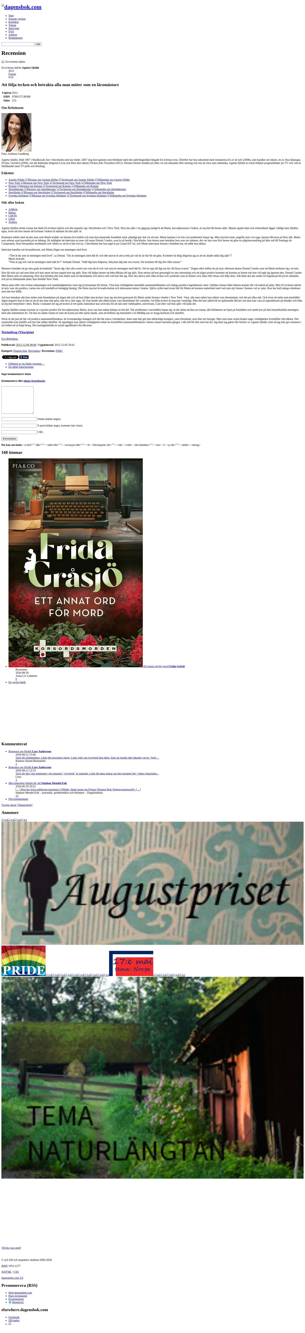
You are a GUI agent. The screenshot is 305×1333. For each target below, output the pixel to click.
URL (40, 432)
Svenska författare (18, 195)
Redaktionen (15, 37)
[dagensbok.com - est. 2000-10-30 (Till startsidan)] (21, 7)
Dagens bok (20, 350)
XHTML (6, 1271)
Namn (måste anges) (49, 418)
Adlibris (12, 209)
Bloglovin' (18, 1302)
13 (17, 795)
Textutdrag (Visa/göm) (17, 332)
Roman (12, 186)
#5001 (59, 350)
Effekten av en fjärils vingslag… (26, 363)
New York (14, 182)
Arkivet (12, 34)
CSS (16, 1271)
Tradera (12, 222)
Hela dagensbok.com (20, 1292)
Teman (12, 25)
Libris (11, 218)
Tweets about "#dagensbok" (17, 805)
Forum (12, 74)
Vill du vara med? (11, 1247)
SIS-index (14, 1320)
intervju (145, 228)
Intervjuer (13, 28)
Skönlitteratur (15, 189)
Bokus (12, 212)
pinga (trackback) (34, 380)
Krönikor (13, 21)
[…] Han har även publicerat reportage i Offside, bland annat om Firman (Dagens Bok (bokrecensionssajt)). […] (78, 789)
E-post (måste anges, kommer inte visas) (60, 425)
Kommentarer (16, 1299)
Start (11, 15)
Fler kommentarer (18, 799)
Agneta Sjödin (16, 179)
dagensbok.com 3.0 (12, 1277)
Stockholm (14, 192)
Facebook (13, 1317)
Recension (34, 350)
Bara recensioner (17, 1295)
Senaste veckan (17, 18)
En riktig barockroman (21, 366)
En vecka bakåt (17, 682)
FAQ (11, 31)
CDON (12, 215)
